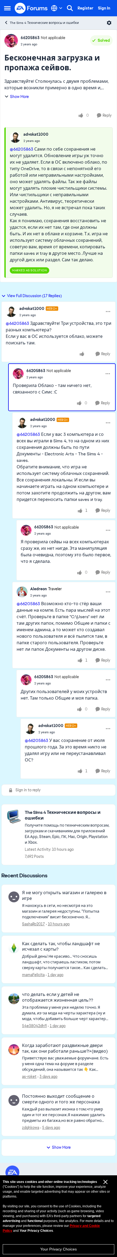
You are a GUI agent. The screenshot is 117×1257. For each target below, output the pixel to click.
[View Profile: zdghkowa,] (13, 1100)
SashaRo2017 (33, 924)
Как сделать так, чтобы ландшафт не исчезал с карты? (61, 946)
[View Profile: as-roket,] (13, 1049)
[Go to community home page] (31, 8)
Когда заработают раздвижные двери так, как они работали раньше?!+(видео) (65, 1048)
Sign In (104, 8)
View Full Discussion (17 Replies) (34, 295)
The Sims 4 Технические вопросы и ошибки (44, 23)
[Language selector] (57, 8)
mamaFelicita (33, 974)
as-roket (29, 1076)
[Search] (70, 8)
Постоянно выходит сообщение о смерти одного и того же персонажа (61, 1099)
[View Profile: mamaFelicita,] (13, 947)
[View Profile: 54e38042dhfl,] (13, 998)
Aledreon (38, 588)
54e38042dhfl (34, 1025)
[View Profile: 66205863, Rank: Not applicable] (11, 40)
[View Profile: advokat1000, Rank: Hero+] (11, 311)
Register (85, 8)
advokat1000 (35, 134)
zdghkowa (30, 1127)
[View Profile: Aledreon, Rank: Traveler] (22, 591)
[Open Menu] (109, 23)
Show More (19, 96)
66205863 (30, 37)
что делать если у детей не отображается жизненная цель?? (57, 997)
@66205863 (21, 149)
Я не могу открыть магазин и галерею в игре (64, 895)
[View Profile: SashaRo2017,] (13, 896)
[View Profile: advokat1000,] (15, 137)
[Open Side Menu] (7, 8)
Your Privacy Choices (58, 1249)
